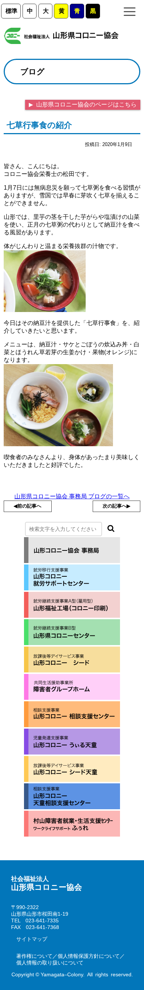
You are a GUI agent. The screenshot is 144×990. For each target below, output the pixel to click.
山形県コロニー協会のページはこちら (86, 104)
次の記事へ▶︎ (116, 506)
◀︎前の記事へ (27, 506)
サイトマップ (31, 939)
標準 (11, 11)
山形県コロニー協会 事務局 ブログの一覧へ (72, 496)
